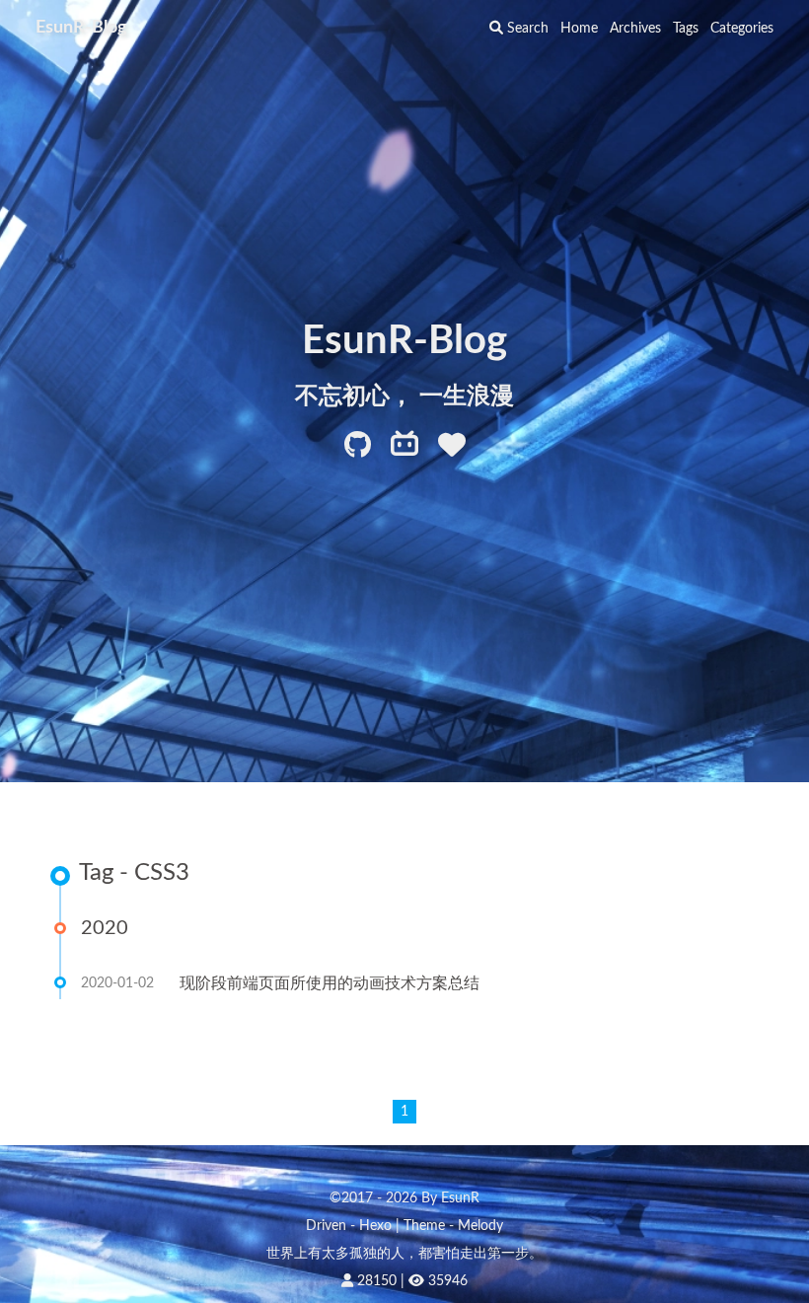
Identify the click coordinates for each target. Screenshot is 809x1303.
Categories (741, 29)
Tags (686, 29)
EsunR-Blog (81, 27)
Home (579, 29)
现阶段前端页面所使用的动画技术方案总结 (329, 983)
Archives (635, 29)
